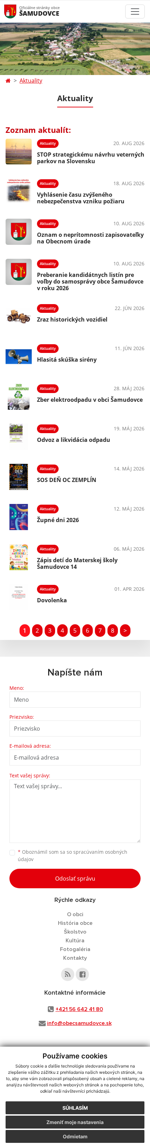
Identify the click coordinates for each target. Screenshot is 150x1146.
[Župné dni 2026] (19, 517)
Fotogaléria (75, 949)
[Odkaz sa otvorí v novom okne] (67, 974)
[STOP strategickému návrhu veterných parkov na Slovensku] (19, 151)
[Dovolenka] (19, 597)
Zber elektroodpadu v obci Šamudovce (90, 400)
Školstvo (75, 932)
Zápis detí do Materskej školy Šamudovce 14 (77, 563)
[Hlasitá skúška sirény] (19, 357)
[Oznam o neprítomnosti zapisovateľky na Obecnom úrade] (19, 232)
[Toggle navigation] (135, 11)
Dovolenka (52, 600)
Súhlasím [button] (75, 1108)
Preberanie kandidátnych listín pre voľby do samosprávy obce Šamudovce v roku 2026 (90, 281)
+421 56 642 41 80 (79, 1009)
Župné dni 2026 (58, 520)
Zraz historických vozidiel (72, 319)
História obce (75, 923)
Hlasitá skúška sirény (67, 359)
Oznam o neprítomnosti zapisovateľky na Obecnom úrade (90, 238)
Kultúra (75, 940)
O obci (75, 914)
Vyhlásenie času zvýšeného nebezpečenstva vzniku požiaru (81, 198)
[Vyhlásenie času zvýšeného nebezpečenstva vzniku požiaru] (19, 192)
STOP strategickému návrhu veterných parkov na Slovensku (90, 158)
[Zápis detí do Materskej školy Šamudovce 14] (19, 557)
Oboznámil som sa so (72, 855)
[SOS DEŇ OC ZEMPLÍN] (19, 477)
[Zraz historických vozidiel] (19, 316)
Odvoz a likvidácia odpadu (73, 440)
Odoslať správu (75, 878)
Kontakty (75, 958)
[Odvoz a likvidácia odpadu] (19, 437)
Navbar (17, 11)
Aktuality (31, 80)
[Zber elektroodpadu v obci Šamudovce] (19, 397)
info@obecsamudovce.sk (79, 1023)
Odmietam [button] (75, 1136)
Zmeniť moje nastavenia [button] (75, 1122)
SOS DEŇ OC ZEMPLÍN (66, 480)
